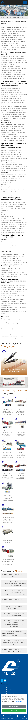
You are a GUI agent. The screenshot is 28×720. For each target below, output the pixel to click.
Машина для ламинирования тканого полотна (14, 650)
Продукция (10, 717)
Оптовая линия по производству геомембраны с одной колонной (14, 583)
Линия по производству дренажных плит (11, 693)
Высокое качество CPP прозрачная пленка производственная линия (14, 593)
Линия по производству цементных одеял (14, 614)
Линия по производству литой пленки (10, 689)
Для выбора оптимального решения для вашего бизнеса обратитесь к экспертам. (14, 138)
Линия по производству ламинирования (11, 691)
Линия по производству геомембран (10, 687)
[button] (24, 361)
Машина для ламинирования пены (14, 601)
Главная (3, 17)
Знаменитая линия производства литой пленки (14, 607)
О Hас (17, 717)
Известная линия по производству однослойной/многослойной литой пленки (14, 634)
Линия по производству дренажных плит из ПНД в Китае (14, 643)
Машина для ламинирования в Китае (14, 575)
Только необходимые (14, 706)
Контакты (24, 717)
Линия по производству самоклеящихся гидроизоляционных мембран (14, 623)
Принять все (14, 710)
